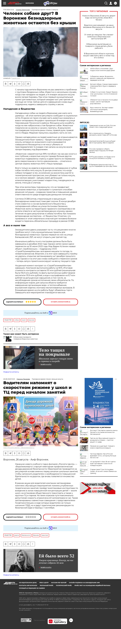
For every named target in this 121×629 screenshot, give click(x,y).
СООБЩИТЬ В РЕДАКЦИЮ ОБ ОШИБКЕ (32, 588)
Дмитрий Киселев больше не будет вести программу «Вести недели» (102, 142)
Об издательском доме (28, 582)
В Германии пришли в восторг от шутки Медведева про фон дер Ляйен (103, 165)
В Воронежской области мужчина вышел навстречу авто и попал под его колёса (98, 56)
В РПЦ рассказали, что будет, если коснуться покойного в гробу (102, 157)
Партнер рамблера (39, 620)
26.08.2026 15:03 (9, 379)
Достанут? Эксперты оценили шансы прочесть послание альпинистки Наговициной (103, 432)
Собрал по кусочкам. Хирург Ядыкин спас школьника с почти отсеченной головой (103, 94)
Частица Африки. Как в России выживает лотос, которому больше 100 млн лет (103, 455)
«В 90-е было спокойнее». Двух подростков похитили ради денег (102, 69)
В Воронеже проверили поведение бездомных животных (25, 338)
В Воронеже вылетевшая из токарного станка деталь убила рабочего (98, 46)
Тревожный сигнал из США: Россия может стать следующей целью (102, 126)
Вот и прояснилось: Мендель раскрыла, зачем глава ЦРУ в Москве (103, 134)
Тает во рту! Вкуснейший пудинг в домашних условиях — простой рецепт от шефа (102, 440)
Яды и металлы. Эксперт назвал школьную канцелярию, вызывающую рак (101, 109)
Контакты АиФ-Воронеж (28, 585)
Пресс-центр (43, 582)
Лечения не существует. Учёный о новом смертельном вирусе (102, 447)
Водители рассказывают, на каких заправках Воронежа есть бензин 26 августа (99, 27)
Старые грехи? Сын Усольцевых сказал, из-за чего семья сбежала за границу (103, 471)
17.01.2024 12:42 (8, 10)
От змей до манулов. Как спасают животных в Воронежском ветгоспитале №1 (98, 37)
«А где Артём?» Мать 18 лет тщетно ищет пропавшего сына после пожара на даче (103, 463)
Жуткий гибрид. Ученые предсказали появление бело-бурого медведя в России (104, 86)
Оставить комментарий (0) (60, 302)
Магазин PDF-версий (58, 582)
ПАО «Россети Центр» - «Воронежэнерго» (18, 448)
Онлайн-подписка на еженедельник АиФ (84, 582)
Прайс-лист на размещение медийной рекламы (92, 585)
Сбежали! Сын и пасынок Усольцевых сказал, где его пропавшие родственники (104, 101)
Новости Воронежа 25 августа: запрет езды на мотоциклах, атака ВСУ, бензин (98, 18)
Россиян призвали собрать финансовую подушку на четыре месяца (101, 150)
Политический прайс (64, 585)
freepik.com (15, 78)
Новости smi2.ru (11, 372)
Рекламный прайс (46, 585)
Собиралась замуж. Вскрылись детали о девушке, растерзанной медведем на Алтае (102, 78)
